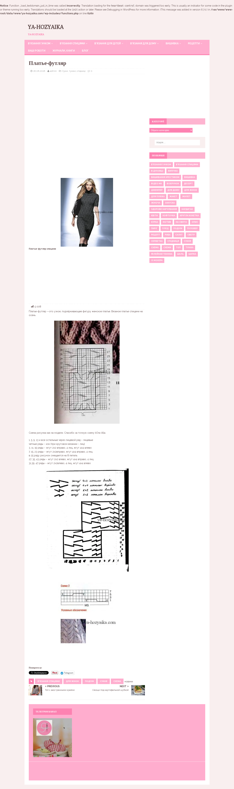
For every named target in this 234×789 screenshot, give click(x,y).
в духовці (157, 171)
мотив (167, 222)
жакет (173, 196)
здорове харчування (164, 209)
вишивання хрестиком (165, 177)
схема (117, 681)
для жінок (72, 681)
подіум (89, 681)
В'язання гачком (161, 164)
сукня (103, 681)
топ (178, 247)
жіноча (155, 203)
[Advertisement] (87, 101)
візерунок (173, 183)
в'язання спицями (49, 681)
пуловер (192, 228)
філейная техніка (161, 254)
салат (179, 235)
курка (154, 222)
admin (53, 71)
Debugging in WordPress (121, 9)
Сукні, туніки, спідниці (73, 71)
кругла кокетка (189, 215)
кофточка (169, 215)
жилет (186, 196)
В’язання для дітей (107, 43)
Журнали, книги (63, 50)
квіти (154, 215)
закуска (170, 203)
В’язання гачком (39, 43)
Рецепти (194, 43)
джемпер (157, 190)
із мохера (157, 260)
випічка (173, 171)
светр (191, 235)
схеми (167, 247)
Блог (85, 50)
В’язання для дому (143, 43)
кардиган (187, 209)
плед (165, 228)
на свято (181, 222)
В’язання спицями (72, 43)
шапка (192, 254)
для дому (173, 190)
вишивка (189, 177)
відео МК (156, 183)
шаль (180, 254)
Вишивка (172, 43)
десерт (188, 183)
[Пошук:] (177, 142)
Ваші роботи (36, 50)
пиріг (154, 228)
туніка (189, 247)
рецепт (155, 235)
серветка (157, 241)
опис (195, 222)
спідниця (173, 241)
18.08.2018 (39, 71)
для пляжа (158, 196)
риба (167, 235)
